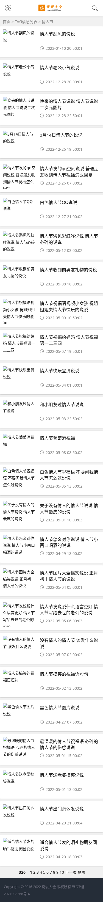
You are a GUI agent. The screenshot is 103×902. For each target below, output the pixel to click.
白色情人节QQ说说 (58, 202)
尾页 (81, 872)
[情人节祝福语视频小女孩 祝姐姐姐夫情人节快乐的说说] (19, 313)
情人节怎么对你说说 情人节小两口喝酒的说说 (69, 542)
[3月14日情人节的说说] (19, 137)
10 (62, 872)
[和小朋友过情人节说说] (19, 407)
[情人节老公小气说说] (19, 70)
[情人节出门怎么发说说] (19, 811)
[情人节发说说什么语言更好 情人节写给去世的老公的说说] (19, 616)
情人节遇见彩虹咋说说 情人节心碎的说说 (69, 239)
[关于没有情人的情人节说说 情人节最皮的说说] (19, 511)
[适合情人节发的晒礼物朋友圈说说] (19, 845)
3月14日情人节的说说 (61, 135)
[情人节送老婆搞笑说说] (19, 777)
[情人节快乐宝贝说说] (19, 373)
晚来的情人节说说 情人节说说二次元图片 (69, 104)
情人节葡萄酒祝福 (57, 438)
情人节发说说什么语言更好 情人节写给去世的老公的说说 (69, 609)
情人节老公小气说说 (59, 67)
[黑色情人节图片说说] (19, 710)
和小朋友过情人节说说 (62, 404)
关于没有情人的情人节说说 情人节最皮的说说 (69, 508)
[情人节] (51, 11)
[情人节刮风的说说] (19, 36)
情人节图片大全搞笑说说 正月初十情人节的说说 (69, 576)
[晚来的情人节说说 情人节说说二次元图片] (19, 107)
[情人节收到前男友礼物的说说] (19, 272)
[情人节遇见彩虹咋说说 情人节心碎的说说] (19, 242)
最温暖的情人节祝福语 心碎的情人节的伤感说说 (69, 744)
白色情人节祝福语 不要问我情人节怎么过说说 (69, 475)
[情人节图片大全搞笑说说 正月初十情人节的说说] (19, 578)
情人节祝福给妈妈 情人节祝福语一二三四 (69, 340)
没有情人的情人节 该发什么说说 (69, 643)
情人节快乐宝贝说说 (59, 370)
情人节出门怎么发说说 (62, 808)
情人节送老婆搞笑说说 (62, 775)
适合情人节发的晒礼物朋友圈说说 (68, 845)
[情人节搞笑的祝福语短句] (19, 676)
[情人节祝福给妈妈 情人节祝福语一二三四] (19, 343)
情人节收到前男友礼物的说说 (68, 269)
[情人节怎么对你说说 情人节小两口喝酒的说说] (19, 545)
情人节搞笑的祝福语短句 (64, 674)
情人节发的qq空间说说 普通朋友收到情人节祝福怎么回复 (69, 171)
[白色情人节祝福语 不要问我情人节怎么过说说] (19, 478)
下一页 (71, 872)
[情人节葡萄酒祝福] (19, 440)
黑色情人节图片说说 (59, 707)
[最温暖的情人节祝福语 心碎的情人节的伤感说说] (19, 747)
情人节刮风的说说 (57, 34)
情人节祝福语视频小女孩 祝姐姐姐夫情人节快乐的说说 (69, 306)
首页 (6, 21)
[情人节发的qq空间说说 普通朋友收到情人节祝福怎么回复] (19, 178)
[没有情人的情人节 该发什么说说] (19, 643)
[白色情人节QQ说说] (19, 205)
